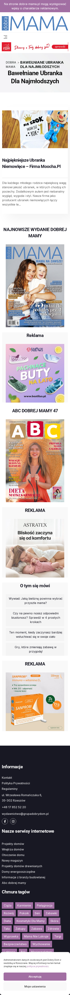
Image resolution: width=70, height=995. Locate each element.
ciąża (7, 905)
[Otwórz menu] (5, 36)
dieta (7, 921)
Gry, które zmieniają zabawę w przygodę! (36, 649)
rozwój (9, 913)
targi (57, 936)
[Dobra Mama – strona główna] (35, 23)
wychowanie (41, 944)
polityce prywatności (37, 966)
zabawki (51, 913)
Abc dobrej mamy (14, 883)
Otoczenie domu (13, 855)
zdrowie (53, 928)
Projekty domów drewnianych (22, 866)
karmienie (24, 905)
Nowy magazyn (12, 860)
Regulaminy (10, 789)
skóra (54, 921)
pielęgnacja (44, 905)
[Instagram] (13, 821)
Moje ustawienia (35, 986)
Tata (7, 928)
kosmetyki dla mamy (31, 921)
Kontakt (7, 777)
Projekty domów (13, 844)
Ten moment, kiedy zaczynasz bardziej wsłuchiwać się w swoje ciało (35, 634)
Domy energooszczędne (18, 871)
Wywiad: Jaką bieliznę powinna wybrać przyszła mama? (35, 601)
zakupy (20, 928)
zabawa (36, 928)
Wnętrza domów (13, 849)
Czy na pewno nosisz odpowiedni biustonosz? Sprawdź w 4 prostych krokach (35, 617)
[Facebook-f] (5, 821)
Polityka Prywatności (16, 783)
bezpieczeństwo (15, 944)
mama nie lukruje (36, 936)
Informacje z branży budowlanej (23, 877)
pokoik (24, 913)
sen (37, 913)
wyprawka (11, 936)
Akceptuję (35, 976)
